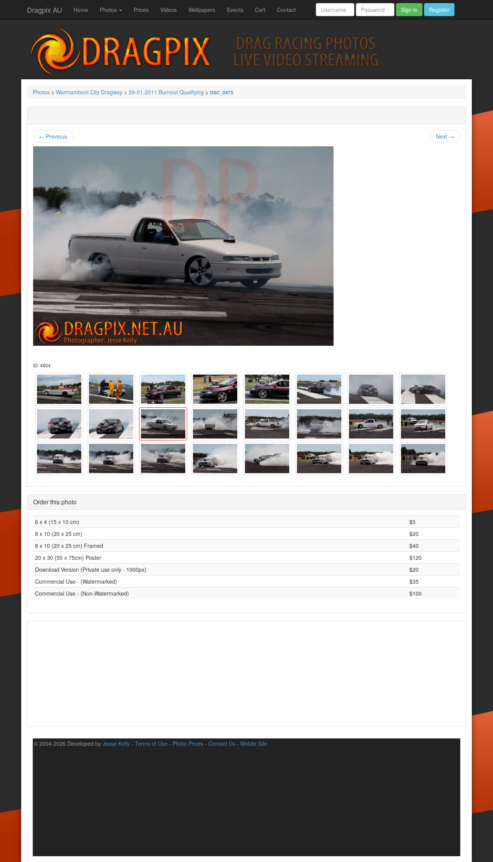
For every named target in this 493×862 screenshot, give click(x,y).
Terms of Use (151, 743)
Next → (445, 136)
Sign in (409, 9)
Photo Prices (188, 743)
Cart (260, 9)
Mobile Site (253, 743)
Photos (109, 9)
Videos (168, 9)
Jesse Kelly (116, 743)
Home (81, 9)
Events (235, 9)
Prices (141, 9)
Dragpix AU (44, 10)
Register (439, 9)
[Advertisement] (246, 673)
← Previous (53, 136)
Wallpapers (201, 9)
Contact (286, 9)
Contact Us (221, 743)
